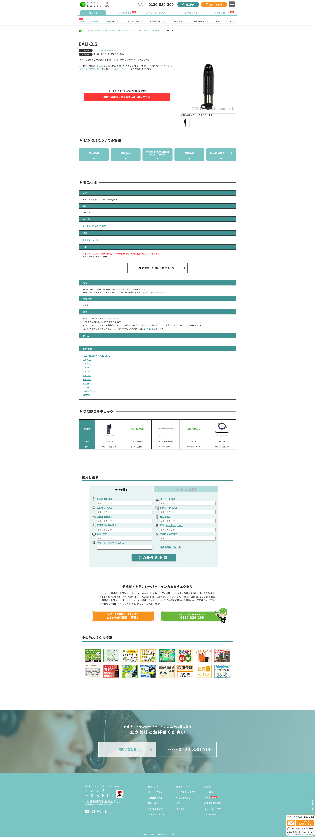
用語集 (207, 786)
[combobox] (124, 503)
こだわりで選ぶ (104, 507)
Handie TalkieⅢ (90, 391)
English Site (210, 814)
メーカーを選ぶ (167, 499)
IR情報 (207, 797)
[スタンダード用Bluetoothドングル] (109, 429)
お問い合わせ (215, 4)
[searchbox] (125, 503)
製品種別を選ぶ (104, 499)
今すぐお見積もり (109, 446)
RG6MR (222, 441)
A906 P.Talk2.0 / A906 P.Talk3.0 (96, 355)
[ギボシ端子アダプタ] (137, 429)
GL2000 (86, 383)
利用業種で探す (200, 21)
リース (180, 525)
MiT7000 (86, 395)
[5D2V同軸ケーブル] (193, 429)
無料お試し (181, 803)
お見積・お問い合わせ (159, 268)
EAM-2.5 (147, 328)
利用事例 (180, 808)
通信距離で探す (156, 21)
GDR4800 (87, 379)
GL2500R (87, 387)
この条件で (154, 557)
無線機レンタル (183, 786)
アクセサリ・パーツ (223, 21)
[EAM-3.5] (185, 123)
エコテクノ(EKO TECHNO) (148, 30)
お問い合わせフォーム (119, 69)
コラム (179, 814)
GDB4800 (87, 367)
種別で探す (111, 21)
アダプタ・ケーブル (91, 240)
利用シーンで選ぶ (168, 507)
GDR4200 (87, 375)
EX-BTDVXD (109, 441)
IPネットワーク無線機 (89, 21)
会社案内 (208, 792)
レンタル (170, 525)
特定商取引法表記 (212, 803)
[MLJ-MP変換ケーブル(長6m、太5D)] (222, 429)
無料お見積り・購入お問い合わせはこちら (126, 97)
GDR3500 (87, 371)
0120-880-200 (161, 4)
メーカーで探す (134, 21)
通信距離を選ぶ (104, 516)
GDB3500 (87, 359)
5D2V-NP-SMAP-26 (165, 441)
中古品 (99, 65)
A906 (103, 321)
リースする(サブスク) (186, 792)
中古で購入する (183, 797)
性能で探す (177, 21)
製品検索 (190, 4)
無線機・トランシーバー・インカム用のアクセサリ (109, 30)
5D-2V (193, 441)
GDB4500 (87, 363)
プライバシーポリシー (214, 808)
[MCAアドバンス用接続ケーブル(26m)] (165, 429)
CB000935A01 (137, 441)
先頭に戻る (312, 806)
